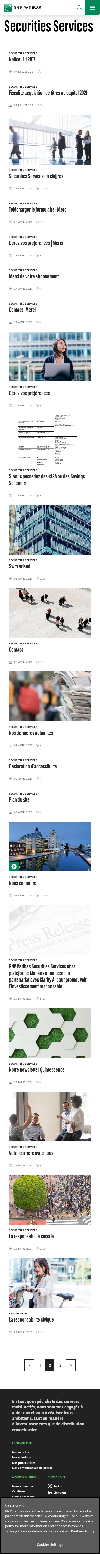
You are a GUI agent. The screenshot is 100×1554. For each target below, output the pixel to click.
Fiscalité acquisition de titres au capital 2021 (48, 93)
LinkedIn (60, 1492)
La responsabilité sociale (31, 1237)
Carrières (18, 1491)
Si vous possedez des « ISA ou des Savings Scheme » (47, 480)
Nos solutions (21, 1457)
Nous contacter (23, 1496)
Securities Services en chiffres (36, 177)
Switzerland (20, 567)
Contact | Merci (22, 310)
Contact (16, 650)
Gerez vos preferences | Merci (36, 243)
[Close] (91, 1505)
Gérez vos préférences (29, 393)
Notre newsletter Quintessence (37, 1070)
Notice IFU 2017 (22, 60)
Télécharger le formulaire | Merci (38, 210)
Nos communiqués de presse (32, 1468)
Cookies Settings (50, 1544)
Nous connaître (22, 883)
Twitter (59, 1486)
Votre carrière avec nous (31, 1153)
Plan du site (19, 800)
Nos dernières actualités (31, 733)
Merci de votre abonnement (34, 277)
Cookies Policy (82, 1531)
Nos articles (20, 1452)
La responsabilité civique (31, 1320)
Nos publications (23, 1463)
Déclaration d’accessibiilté (33, 767)
